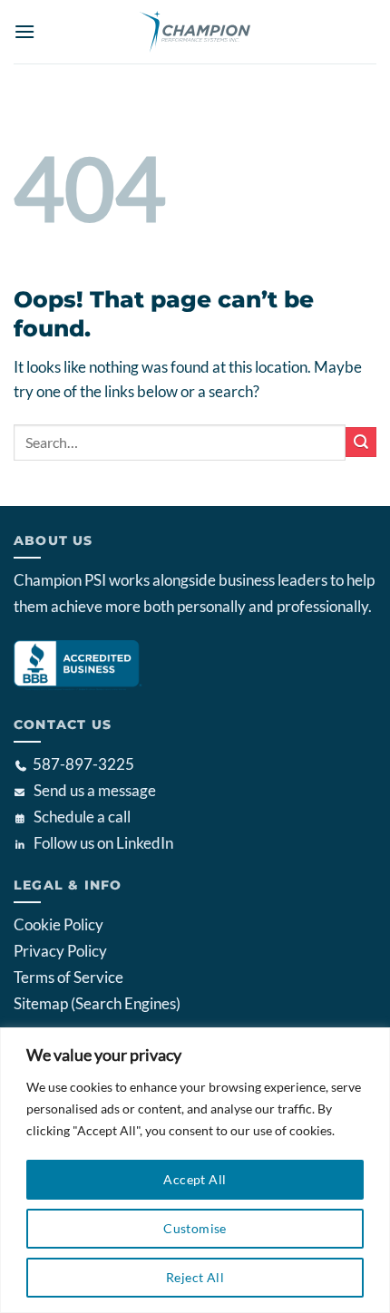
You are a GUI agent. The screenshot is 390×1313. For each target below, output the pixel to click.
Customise (195, 1228)
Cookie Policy (58, 924)
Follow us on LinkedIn (103, 842)
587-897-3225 (83, 763)
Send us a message (95, 790)
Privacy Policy (60, 950)
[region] (195, 1170)
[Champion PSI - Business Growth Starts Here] (195, 31)
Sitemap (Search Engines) (97, 1003)
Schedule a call (82, 816)
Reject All (195, 1277)
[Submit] (361, 442)
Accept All (194, 1179)
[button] (24, 31)
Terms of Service (68, 977)
